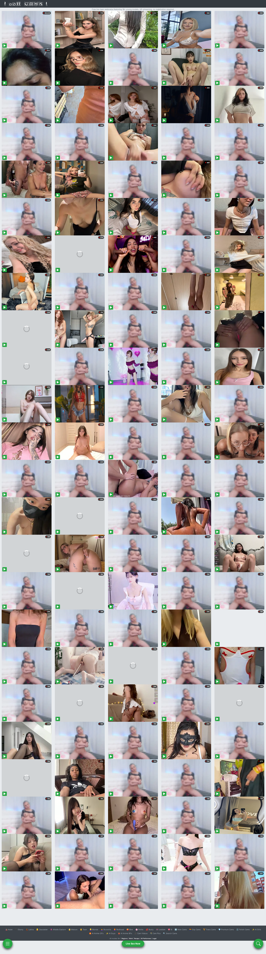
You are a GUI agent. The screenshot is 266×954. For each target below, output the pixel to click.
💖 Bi (170, 929)
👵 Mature (72, 929)
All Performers (146, 938)
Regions (125, 938)
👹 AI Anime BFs (125, 933)
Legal (154, 938)
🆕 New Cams (181, 929)
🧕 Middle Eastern (58, 929)
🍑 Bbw (129, 929)
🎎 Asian (9, 929)
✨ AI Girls (256, 929)
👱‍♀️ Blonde (93, 929)
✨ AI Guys (110, 933)
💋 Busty (150, 929)
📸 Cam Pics (155, 933)
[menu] (7, 943)
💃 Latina (30, 929)
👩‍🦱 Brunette (106, 929)
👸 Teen (83, 929)
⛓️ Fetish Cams (243, 929)
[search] (258, 943)
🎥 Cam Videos (141, 933)
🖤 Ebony (19, 929)
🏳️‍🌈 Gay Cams (195, 929)
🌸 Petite (139, 929)
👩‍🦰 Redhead (119, 929)
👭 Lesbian (160, 929)
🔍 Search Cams (170, 933)
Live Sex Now (133, 943)
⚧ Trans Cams (209, 929)
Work (131, 938)
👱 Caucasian (42, 929)
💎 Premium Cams (226, 929)
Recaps (136, 938)
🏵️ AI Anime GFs (96, 933)
